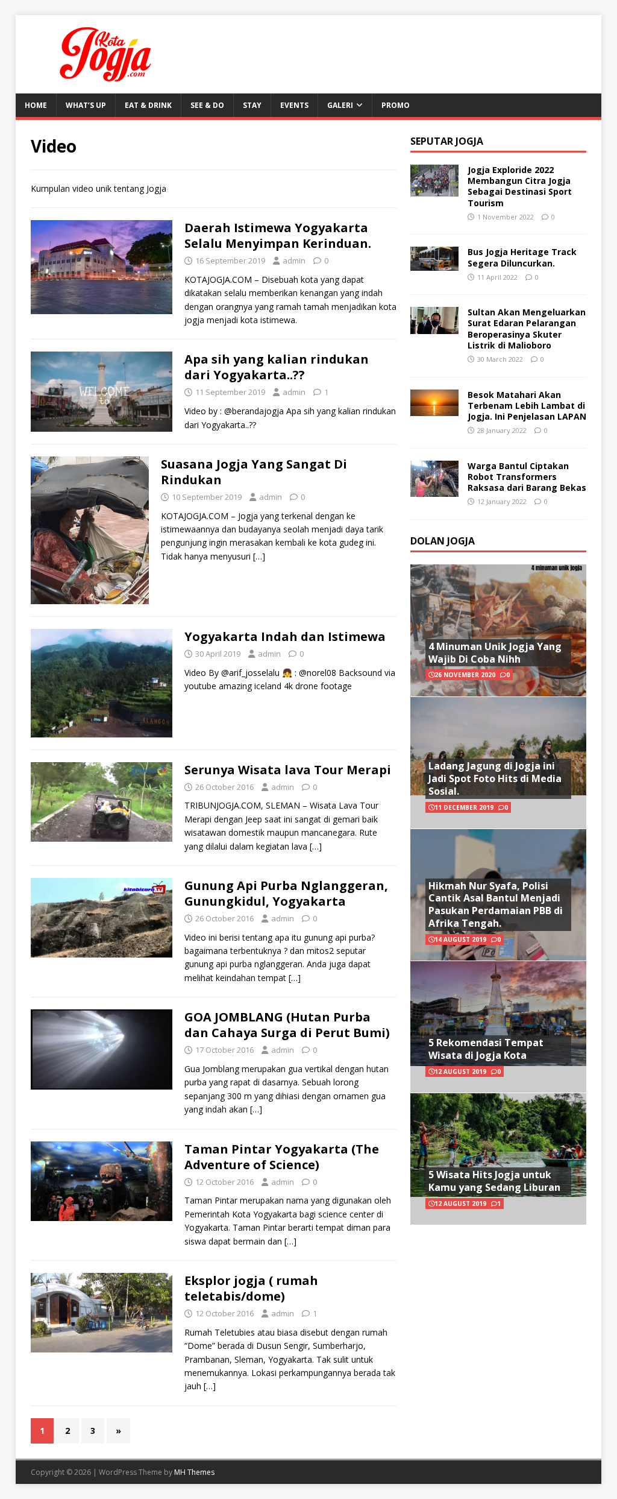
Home (36, 105)
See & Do (207, 105)
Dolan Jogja (442, 541)
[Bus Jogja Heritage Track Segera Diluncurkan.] (434, 264)
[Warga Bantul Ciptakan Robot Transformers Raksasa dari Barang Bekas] (434, 489)
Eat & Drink (148, 105)
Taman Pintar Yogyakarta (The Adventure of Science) (281, 1157)
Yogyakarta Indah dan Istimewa (285, 636)
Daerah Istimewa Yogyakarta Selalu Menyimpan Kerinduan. (277, 235)
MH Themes (194, 1472)
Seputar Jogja (446, 141)
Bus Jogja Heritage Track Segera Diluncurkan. (522, 257)
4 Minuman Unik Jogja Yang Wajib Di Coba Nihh (495, 653)
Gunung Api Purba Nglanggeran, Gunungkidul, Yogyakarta (286, 893)
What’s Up (86, 105)
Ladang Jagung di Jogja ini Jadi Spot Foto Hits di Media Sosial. (495, 778)
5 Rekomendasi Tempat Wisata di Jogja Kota (485, 1049)
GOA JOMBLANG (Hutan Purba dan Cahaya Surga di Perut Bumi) (287, 1025)
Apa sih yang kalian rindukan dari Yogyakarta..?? (276, 367)
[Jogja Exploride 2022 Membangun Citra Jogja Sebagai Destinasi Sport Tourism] (434, 189)
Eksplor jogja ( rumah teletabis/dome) (251, 1288)
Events (294, 105)
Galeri (340, 105)
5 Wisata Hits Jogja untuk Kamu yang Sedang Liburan (494, 1181)
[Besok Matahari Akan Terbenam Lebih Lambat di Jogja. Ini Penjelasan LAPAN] (434, 409)
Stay (252, 105)
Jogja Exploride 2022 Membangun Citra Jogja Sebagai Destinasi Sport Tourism (520, 186)
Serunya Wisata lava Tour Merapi (287, 770)
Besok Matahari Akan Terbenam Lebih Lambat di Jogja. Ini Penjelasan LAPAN (527, 405)
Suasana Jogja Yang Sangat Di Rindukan (254, 472)
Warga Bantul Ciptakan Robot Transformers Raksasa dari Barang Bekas (527, 476)
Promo (395, 105)
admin (294, 260)
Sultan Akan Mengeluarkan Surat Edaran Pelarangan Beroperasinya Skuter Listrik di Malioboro (527, 328)
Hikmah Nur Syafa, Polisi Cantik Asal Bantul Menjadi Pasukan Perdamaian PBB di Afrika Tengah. (495, 904)
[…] (259, 556)
